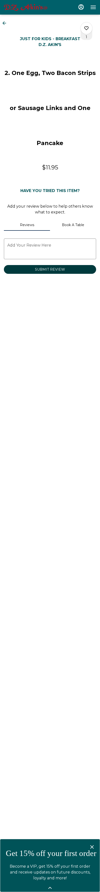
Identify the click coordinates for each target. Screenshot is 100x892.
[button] (6, 23)
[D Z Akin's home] (26, 7)
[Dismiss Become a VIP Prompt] (92, 847)
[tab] (27, 225)
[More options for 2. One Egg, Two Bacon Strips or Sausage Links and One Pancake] (86, 28)
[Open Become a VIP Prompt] (50, 888)
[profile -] (81, 7)
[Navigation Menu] (93, 7)
